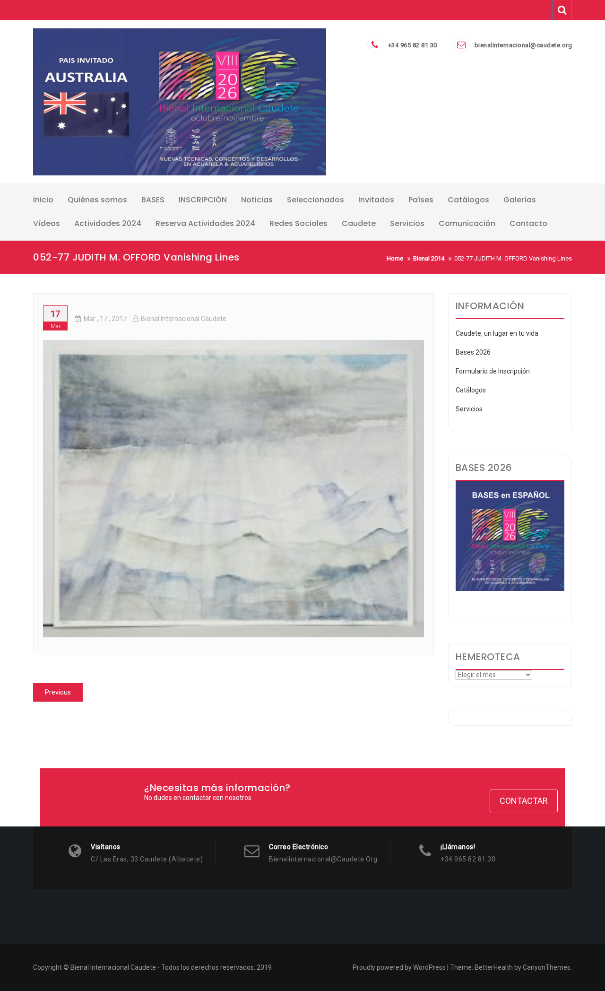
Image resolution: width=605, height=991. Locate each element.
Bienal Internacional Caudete (183, 318)
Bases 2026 (473, 352)
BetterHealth (494, 967)
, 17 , (105, 318)
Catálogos (471, 390)
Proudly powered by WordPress (399, 967)
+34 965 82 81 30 (412, 45)
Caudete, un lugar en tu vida (497, 333)
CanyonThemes (546, 967)
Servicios (469, 409)
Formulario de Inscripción (493, 371)
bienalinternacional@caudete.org (523, 45)
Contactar (524, 801)
